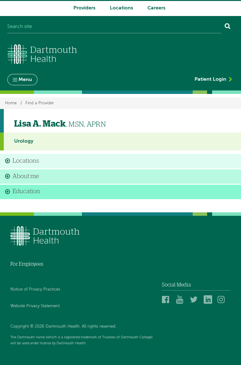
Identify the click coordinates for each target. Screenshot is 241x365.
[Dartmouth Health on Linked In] (209, 299)
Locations (121, 8)
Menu (25, 79)
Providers (84, 8)
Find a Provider (39, 103)
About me (26, 176)
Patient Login (210, 79)
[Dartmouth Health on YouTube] (181, 299)
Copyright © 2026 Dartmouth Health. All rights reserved (62, 326)
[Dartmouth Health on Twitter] (195, 299)
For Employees (26, 264)
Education (26, 191)
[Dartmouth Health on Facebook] (167, 299)
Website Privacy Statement (35, 306)
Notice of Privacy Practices (35, 289)
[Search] (228, 27)
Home (11, 103)
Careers (156, 8)
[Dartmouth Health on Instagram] (222, 299)
